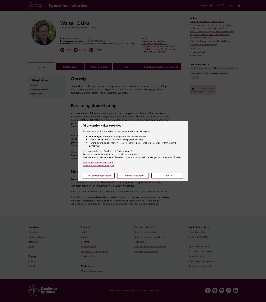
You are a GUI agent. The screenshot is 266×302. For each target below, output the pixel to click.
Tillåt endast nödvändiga (98, 175)
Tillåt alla (167, 175)
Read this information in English (98, 165)
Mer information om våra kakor (98, 162)
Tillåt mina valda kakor (133, 175)
